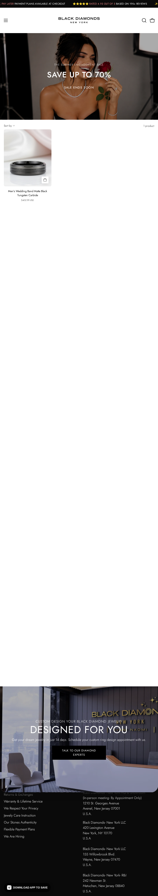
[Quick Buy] (45, 180)
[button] (143, 20)
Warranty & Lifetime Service (23, 801)
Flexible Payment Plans (19, 829)
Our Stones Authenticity (20, 822)
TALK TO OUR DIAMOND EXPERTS (79, 753)
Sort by (8, 126)
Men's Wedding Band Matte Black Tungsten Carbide (27, 193)
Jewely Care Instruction (20, 815)
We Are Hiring (14, 836)
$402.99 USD (27, 200)
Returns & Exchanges (18, 794)
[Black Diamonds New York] (79, 20)
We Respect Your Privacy (21, 808)
